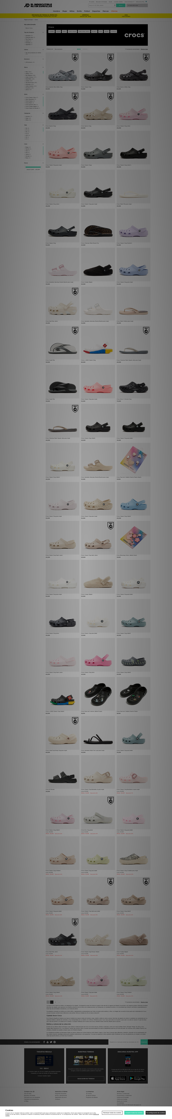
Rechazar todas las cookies (112, 1112)
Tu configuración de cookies (155, 1112)
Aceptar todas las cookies (134, 1112)
